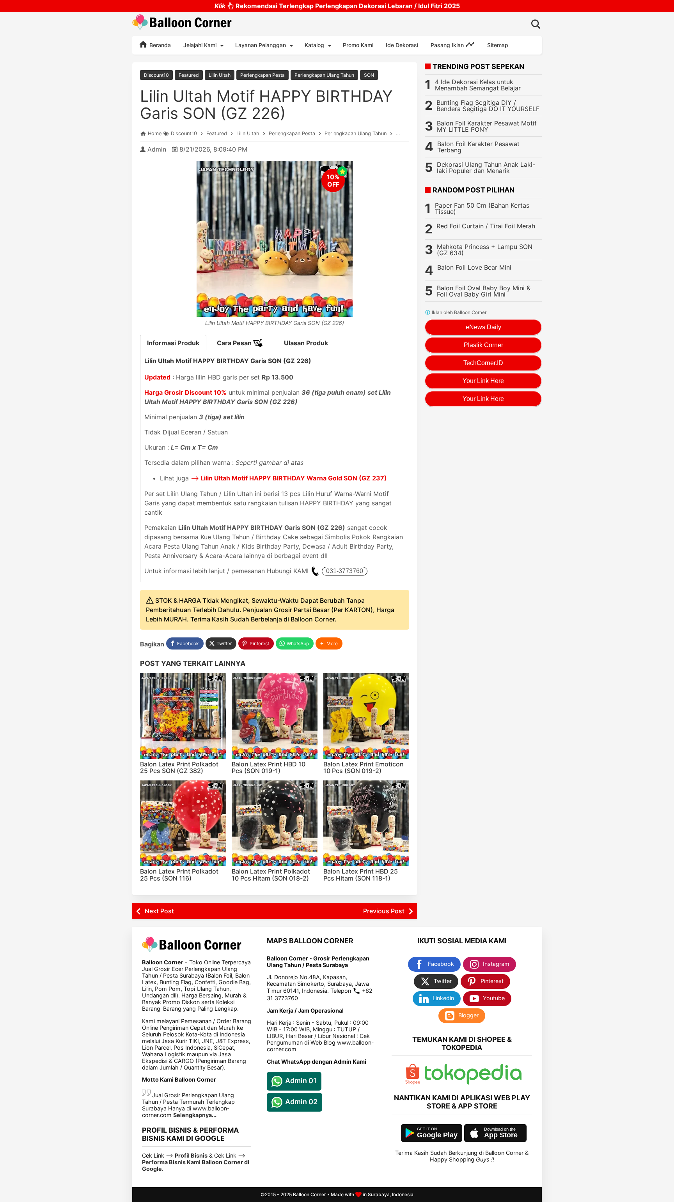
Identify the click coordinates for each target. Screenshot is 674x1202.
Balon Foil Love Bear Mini (474, 267)
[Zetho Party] (412, 1082)
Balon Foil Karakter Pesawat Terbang (478, 147)
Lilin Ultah (220, 75)
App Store (501, 1135)
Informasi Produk (173, 343)
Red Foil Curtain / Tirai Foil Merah (485, 226)
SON (369, 75)
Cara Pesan (235, 343)
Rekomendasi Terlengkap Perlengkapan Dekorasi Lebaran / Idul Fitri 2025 (337, 6)
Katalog (314, 45)
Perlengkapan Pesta (262, 75)
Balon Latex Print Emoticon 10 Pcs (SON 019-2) (363, 767)
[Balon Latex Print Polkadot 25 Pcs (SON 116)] (183, 823)
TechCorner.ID (483, 363)
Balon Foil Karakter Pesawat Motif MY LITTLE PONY (487, 126)
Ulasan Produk (306, 343)
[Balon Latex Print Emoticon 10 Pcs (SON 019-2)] (366, 716)
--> (289, 478)
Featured (189, 75)
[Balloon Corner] (182, 23)
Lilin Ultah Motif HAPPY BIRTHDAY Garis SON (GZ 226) (266, 104)
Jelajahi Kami (199, 45)
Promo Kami (358, 45)
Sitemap (497, 45)
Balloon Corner (309, 1194)
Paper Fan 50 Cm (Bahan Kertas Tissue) (482, 208)
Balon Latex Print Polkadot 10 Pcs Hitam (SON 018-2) (271, 874)
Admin (156, 149)
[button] (329, 643)
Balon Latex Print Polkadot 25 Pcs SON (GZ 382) (179, 767)
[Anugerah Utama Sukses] (473, 1082)
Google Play (437, 1135)
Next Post (159, 911)
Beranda (159, 45)
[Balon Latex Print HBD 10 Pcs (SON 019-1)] (274, 716)
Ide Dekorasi (402, 45)
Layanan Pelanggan (260, 45)
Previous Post (383, 911)
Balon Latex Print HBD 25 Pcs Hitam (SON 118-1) (360, 874)
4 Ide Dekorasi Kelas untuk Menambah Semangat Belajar (478, 85)
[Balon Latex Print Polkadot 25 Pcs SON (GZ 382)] (183, 716)
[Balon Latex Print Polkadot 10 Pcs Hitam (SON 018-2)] (274, 823)
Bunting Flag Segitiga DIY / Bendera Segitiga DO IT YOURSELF (487, 106)
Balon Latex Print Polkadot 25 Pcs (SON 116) (179, 874)
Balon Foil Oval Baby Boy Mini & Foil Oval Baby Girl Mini (483, 291)
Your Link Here (483, 381)
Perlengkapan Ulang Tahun (324, 75)
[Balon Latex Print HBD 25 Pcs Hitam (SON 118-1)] (366, 823)
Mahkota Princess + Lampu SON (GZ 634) (484, 250)
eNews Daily (483, 327)
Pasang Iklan (448, 45)
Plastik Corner (483, 345)
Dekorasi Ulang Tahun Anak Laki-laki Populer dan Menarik (486, 168)
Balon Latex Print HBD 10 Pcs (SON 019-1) (268, 767)
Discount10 (156, 75)
